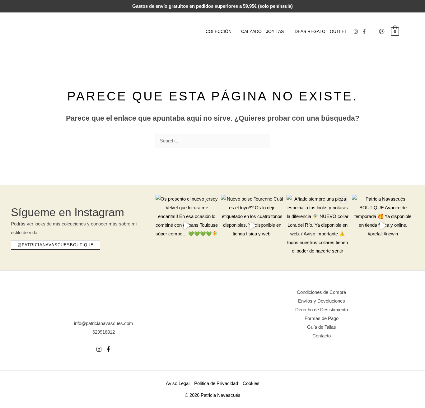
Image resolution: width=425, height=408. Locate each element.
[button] (234, 31)
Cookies (251, 383)
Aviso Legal (177, 383)
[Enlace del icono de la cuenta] (382, 31)
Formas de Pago (322, 318)
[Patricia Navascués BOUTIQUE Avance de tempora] (383, 226)
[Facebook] (364, 31)
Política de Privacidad (216, 383)
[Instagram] (355, 31)
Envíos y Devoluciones (321, 301)
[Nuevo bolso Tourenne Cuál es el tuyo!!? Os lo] (252, 226)
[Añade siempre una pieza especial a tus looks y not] (318, 226)
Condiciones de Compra (321, 292)
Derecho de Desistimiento (321, 309)
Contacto (321, 335)
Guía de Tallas (321, 327)
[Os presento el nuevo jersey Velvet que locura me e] (187, 226)
